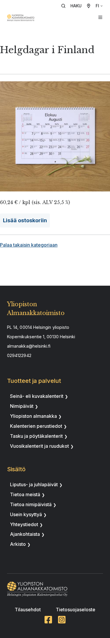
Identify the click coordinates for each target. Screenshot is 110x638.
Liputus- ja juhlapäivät (34, 484)
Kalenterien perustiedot (36, 426)
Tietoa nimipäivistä (31, 504)
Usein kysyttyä (26, 514)
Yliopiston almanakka (33, 416)
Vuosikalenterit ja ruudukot (39, 446)
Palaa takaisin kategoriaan (28, 245)
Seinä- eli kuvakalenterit (36, 396)
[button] (73, 6)
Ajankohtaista (25, 534)
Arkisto (18, 544)
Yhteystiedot (24, 524)
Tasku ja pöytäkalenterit (36, 436)
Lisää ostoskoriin (25, 220)
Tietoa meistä (25, 494)
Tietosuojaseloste (75, 609)
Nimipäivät (21, 406)
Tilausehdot (28, 609)
